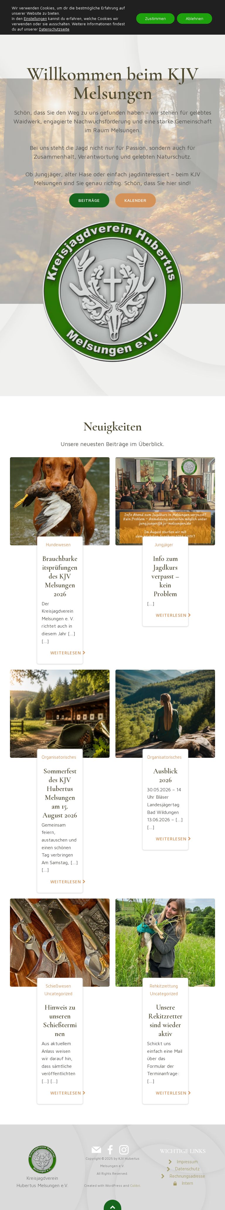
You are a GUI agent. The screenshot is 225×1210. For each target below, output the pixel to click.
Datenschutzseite (54, 29)
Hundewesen (58, 544)
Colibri (135, 1185)
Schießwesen (58, 985)
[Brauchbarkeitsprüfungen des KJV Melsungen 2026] (60, 500)
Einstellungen (35, 18)
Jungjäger (163, 544)
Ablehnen (194, 18)
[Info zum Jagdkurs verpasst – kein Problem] (165, 500)
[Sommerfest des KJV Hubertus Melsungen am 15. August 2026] (60, 713)
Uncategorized (58, 993)
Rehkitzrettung (164, 985)
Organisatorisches (59, 757)
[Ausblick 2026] (165, 713)
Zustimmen (155, 18)
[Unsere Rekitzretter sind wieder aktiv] (165, 942)
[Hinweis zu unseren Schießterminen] (60, 942)
